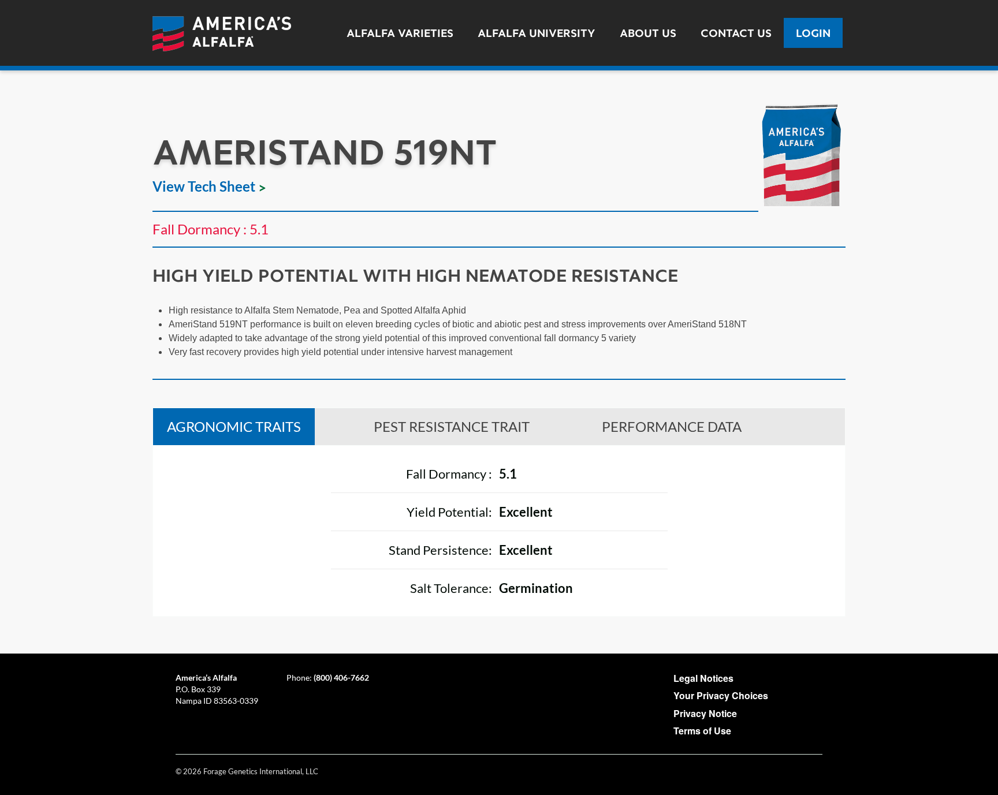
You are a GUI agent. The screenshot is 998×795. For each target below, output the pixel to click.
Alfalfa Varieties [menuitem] (400, 33)
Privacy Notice (705, 713)
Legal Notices (703, 678)
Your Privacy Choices (720, 695)
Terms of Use (702, 730)
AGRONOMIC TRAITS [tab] (234, 426)
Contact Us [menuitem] (736, 33)
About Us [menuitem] (648, 33)
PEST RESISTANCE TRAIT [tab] (452, 426)
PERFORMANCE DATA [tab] (672, 426)
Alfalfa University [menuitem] (536, 33)
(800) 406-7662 (341, 677)
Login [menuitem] (813, 33)
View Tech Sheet (203, 186)
